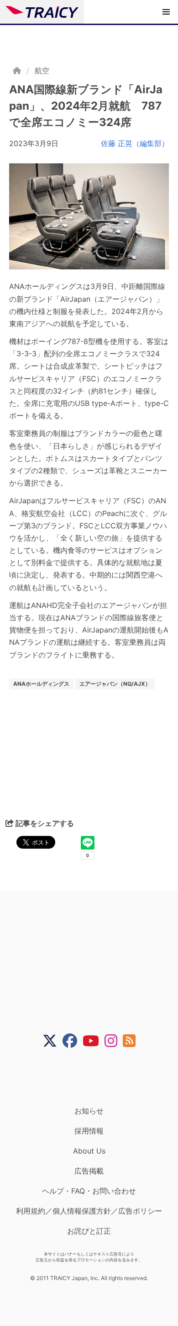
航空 (42, 70)
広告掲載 (89, 1170)
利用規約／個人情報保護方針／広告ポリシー (89, 1210)
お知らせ (89, 1110)
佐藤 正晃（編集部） (135, 143)
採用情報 (89, 1130)
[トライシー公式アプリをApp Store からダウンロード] (95, 1077)
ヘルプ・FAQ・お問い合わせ (89, 1190)
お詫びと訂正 (89, 1230)
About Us (89, 1150)
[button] (166, 12)
